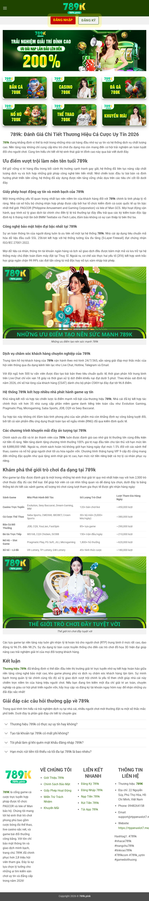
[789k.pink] (74, 8)
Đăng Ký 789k (90, 784)
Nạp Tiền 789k (90, 796)
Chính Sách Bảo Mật (57, 784)
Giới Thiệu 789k (54, 778)
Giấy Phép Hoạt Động (57, 790)
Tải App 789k (89, 809)
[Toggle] (6, 725)
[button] (5, 8)
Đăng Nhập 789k (92, 790)
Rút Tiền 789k (90, 803)
